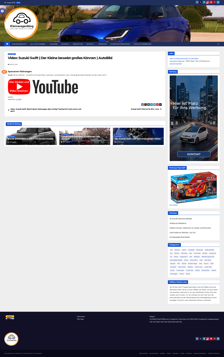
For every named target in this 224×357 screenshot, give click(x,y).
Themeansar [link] (38, 353)
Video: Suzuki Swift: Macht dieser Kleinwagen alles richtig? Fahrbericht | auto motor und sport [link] (45, 110)
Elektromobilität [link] (19, 44)
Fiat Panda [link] (184, 253)
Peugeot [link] (172, 263)
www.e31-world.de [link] (176, 64)
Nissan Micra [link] (193, 260)
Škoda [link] (188, 273)
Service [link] (206, 263)
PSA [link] (178, 263)
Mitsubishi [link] (197, 256)
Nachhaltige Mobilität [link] (176, 260)
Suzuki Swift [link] (11, 54)
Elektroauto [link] (199, 250)
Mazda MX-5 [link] (184, 256)
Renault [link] (184, 263)
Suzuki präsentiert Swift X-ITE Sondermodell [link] (30, 139)
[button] (4, 72)
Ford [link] (190, 253)
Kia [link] (171, 256)
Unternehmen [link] (205, 270)
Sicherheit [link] (173, 267)
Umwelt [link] (197, 270)
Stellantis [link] (190, 267)
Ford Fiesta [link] (197, 253)
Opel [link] (201, 260)
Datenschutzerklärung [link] (120, 44)
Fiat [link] (171, 253)
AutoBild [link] (18, 99)
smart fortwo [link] (182, 267)
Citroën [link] (184, 250)
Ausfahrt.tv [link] (174, 319)
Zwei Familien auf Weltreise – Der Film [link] (183, 232)
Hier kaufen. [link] (174, 205)
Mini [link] (191, 256)
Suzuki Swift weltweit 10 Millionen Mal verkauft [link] (80, 137)
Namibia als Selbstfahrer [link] (178, 223)
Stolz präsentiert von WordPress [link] (13, 353)
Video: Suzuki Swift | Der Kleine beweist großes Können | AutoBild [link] (60, 58)
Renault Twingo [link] (192, 263)
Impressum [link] (103, 44)
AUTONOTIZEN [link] (192, 319)
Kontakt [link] (90, 44)
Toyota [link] (172, 270)
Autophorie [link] (203, 319)
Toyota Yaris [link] (189, 270)
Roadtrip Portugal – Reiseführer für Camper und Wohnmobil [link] (190, 228)
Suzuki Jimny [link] (198, 267)
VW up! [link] (181, 273)
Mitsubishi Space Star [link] (208, 256)
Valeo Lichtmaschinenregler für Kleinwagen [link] (184, 58)
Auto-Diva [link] (182, 319)
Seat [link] (200, 263)
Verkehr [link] (213, 270)
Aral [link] (171, 250)
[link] (2, 11)
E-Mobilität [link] (191, 250)
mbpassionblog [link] (213, 319)
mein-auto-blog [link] (166, 322)
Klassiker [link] (54, 44)
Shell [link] (212, 263)
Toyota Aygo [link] (180, 270)
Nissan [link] (186, 260)
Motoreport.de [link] (177, 322)
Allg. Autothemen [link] (37, 44)
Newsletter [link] (78, 44)
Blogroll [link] (65, 44)
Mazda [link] (176, 256)
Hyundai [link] (204, 253)
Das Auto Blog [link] (154, 322)
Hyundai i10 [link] (212, 253)
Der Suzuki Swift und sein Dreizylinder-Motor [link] (138, 139)
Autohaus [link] (177, 250)
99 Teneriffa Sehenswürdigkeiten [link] (181, 218)
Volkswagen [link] (173, 273)
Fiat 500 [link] (176, 253)
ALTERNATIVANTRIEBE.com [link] (159, 319)
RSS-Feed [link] (80, 319)
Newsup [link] (30, 353)
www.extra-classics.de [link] (177, 61)
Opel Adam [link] (207, 260)
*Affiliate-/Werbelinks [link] (142, 44)
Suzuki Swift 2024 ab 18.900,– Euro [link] (145, 109)
